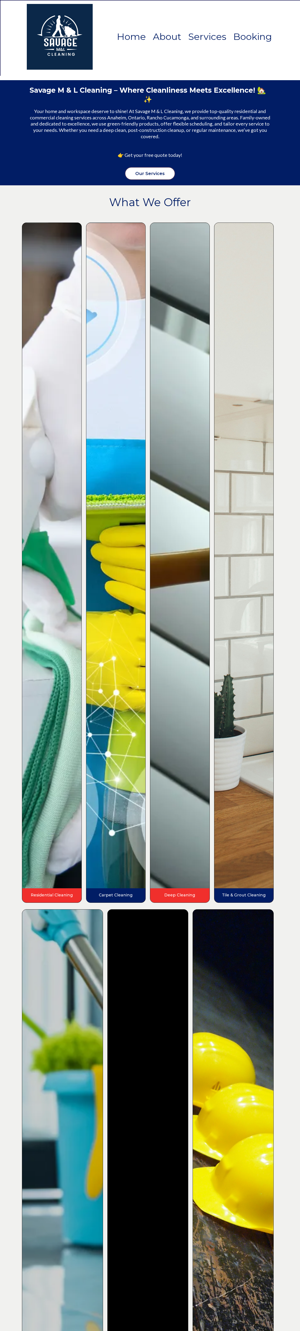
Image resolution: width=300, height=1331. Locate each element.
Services (207, 36)
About (167, 36)
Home (131, 36)
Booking (252, 36)
